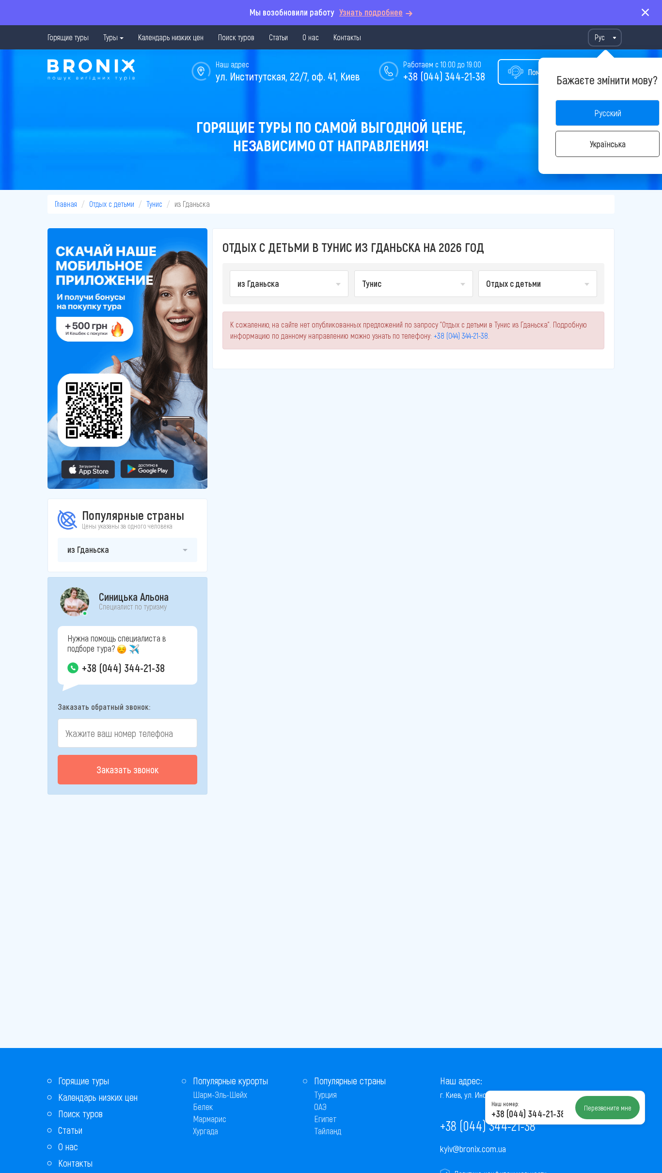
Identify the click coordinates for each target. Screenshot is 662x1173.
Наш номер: (505, 1103)
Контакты (347, 37)
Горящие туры (68, 37)
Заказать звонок (127, 769)
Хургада (205, 1131)
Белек (203, 1106)
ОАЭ (320, 1106)
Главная (66, 203)
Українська (608, 144)
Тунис (154, 203)
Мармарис (209, 1118)
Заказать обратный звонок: (104, 706)
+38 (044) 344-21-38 (444, 76)
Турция (325, 1094)
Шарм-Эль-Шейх (220, 1094)
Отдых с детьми (111, 203)
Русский (607, 113)
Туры (110, 37)
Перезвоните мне (607, 1107)
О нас (310, 37)
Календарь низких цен (171, 37)
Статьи (278, 37)
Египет (325, 1118)
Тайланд (327, 1131)
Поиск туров (236, 37)
